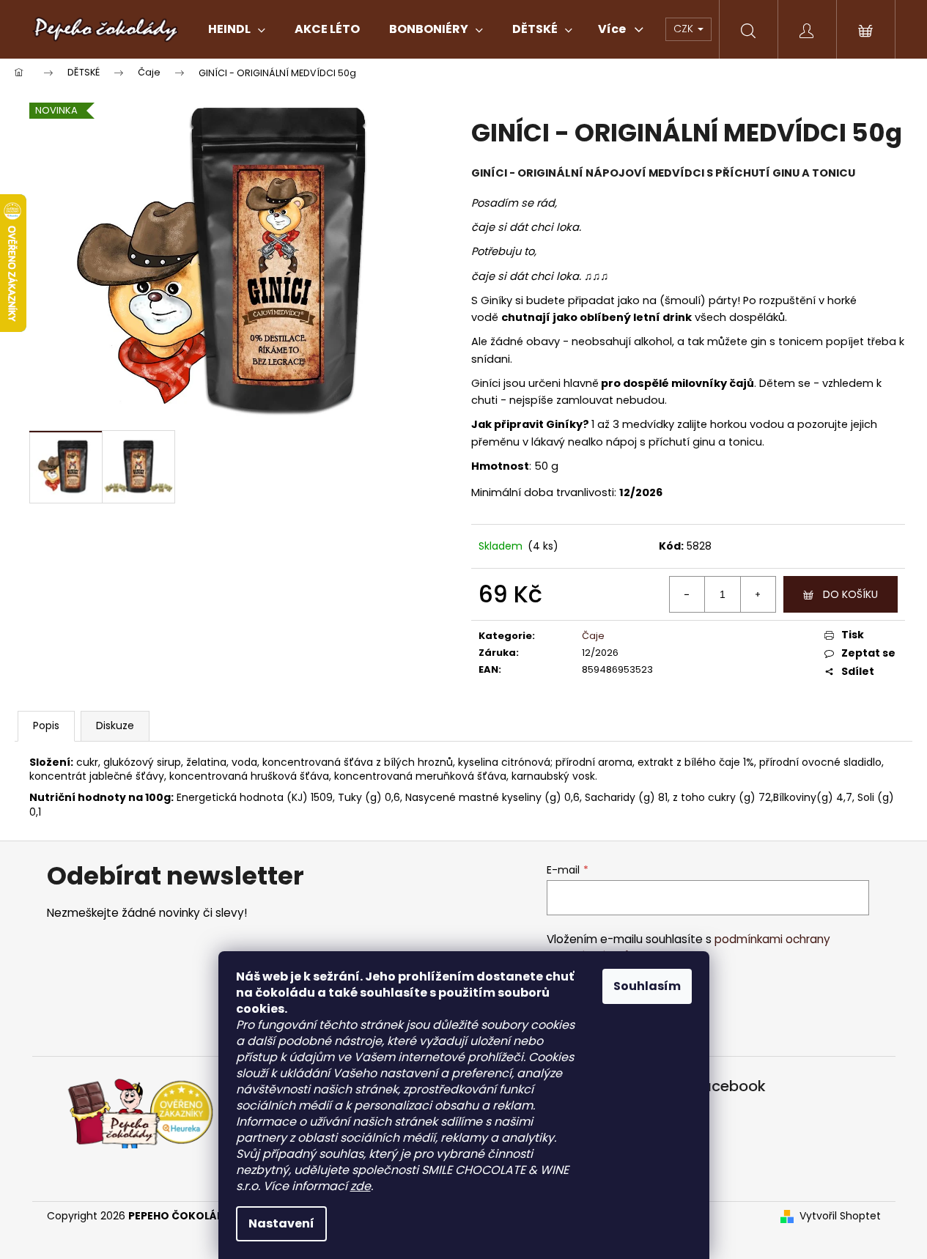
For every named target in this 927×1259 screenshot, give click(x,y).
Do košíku (850, 594)
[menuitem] (236, 29)
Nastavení (281, 1223)
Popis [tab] (46, 725)
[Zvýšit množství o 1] (757, 594)
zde (360, 1186)
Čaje (593, 636)
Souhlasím (647, 986)
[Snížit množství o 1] (687, 594)
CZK (684, 28)
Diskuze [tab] (115, 725)
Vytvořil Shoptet (840, 1216)
